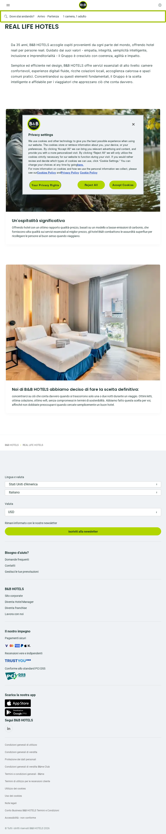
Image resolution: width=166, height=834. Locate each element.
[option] (83, 339)
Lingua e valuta (14, 477)
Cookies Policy (46, 172)
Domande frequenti (17, 559)
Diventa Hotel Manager (19, 601)
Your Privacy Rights (45, 185)
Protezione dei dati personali (20, 759)
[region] (83, 154)
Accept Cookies (123, 185)
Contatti (10, 565)
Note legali (11, 803)
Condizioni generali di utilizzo (21, 744)
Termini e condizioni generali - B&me (24, 774)
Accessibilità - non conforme (20, 817)
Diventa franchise (16, 608)
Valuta (9, 503)
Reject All (91, 185)
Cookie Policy (88, 172)
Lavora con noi (14, 614)
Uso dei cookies (13, 795)
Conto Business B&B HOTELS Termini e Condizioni (32, 810)
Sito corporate (14, 595)
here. (80, 165)
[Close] (133, 124)
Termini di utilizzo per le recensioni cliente (27, 781)
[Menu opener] (8, 5)
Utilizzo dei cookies (15, 788)
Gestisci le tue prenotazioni (21, 571)
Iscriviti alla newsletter (83, 531)
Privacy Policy (70, 172)
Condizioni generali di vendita (21, 752)
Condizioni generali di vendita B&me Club (27, 766)
